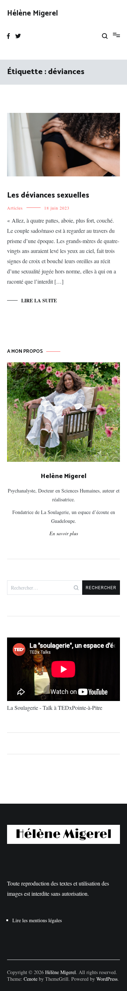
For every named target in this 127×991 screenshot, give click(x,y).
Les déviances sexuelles (48, 195)
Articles (15, 208)
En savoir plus (63, 533)
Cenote (30, 978)
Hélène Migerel (32, 13)
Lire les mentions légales (37, 920)
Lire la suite (39, 300)
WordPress (106, 978)
